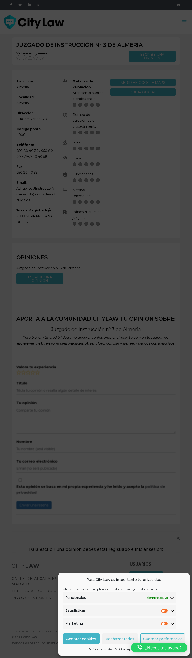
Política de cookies (100, 649)
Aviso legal (153, 649)
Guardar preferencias (162, 638)
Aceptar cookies (81, 638)
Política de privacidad (129, 649)
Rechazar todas (120, 638)
